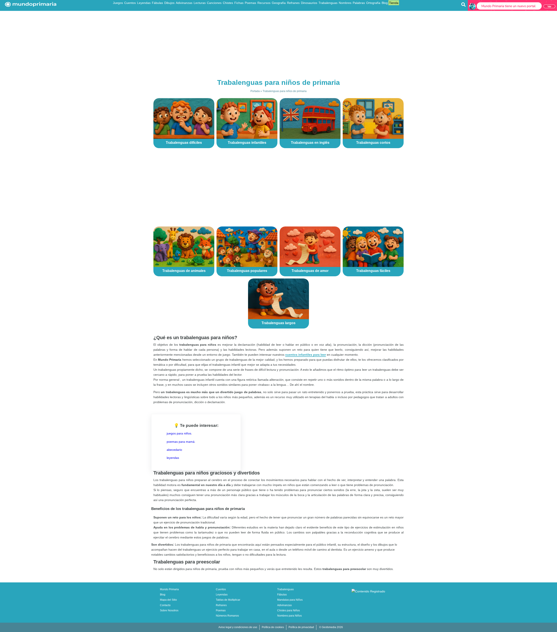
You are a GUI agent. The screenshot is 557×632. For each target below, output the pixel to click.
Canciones (214, 3)
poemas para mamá (181, 441)
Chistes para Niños (288, 610)
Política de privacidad (301, 627)
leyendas (173, 457)
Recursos (263, 3)
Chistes (228, 3)
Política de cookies (273, 627)
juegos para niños (179, 433)
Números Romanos (227, 615)
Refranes (293, 3)
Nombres (345, 3)
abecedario (174, 449)
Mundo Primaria (169, 589)
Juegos (118, 3)
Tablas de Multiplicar (228, 599)
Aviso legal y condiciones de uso (237, 627)
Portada (255, 91)
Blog (385, 3)
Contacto (165, 605)
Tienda (393, 3)
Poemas (250, 3)
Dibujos (169, 3)
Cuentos (130, 3)
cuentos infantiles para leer (305, 354)
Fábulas (157, 3)
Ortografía (373, 3)
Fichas (238, 3)
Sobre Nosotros (169, 610)
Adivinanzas (184, 3)
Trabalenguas (328, 3)
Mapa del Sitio (168, 599)
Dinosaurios (309, 3)
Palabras (359, 3)
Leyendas (144, 3)
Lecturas (200, 3)
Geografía (279, 3)
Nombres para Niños (289, 615)
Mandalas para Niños (290, 599)
